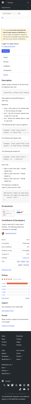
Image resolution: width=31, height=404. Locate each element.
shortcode (26, 265)
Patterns (19, 345)
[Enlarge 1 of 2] (12, 211)
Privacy (4, 345)
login (18, 261)
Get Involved (20, 350)
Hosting (4, 342)
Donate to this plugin (8, 326)
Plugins (18, 342)
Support (5, 75)
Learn (3, 350)
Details (5, 57)
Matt (4, 368)
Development (7, 70)
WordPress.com (7, 365)
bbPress (5, 370)
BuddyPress (6, 373)
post (27, 261)
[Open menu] (28, 2)
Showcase (19, 336)
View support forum (8, 311)
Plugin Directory (6, 7)
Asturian (8, 381)
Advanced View (6, 270)
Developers (5, 356)
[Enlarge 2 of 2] (27, 211)
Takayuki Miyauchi (9, 46)
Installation (6, 66)
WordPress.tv (6, 359)
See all (27, 298)
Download (6, 51)
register (20, 265)
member (23, 261)
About (3, 336)
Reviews (6, 62)
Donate (19, 356)
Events (18, 353)
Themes (18, 339)
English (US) (26, 257)
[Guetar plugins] (19, 13)
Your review (5, 298)
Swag (18, 359)
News (3, 339)
